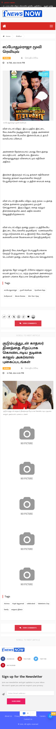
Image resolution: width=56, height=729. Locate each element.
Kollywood (8, 296)
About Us (8, 716)
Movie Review (20, 296)
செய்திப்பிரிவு (30, 58)
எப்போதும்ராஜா (10, 290)
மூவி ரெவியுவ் (26, 290)
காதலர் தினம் (17, 609)
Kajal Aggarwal (18, 603)
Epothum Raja (40, 290)
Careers (43, 716)
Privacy (17, 716)
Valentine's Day (43, 603)
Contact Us (28, 719)
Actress (7, 603)
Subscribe (16, 701)
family (6, 609)
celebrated (31, 603)
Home (7, 36)
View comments (29, 323)
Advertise (33, 716)
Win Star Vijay (33, 296)
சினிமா (19, 36)
